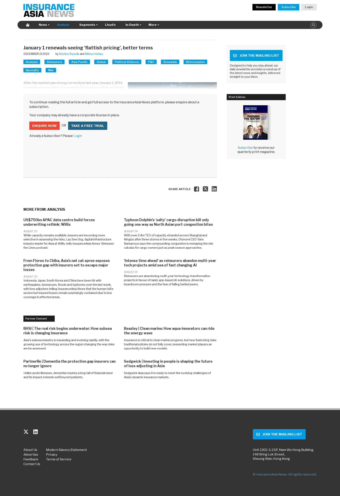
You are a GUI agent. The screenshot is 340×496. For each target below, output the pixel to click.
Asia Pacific (79, 62)
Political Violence (127, 62)
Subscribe (288, 7)
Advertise (30, 454)
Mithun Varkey (94, 53)
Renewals (170, 62)
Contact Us (31, 464)
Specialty (32, 70)
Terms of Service (58, 459)
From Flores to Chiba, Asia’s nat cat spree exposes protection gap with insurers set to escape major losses (66, 265)
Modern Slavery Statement (66, 450)
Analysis (63, 25)
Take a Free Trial (87, 126)
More (153, 25)
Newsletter (264, 7)
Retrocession (195, 62)
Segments (87, 25)
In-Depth (132, 25)
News (43, 25)
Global (101, 62)
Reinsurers (54, 62)
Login (309, 7)
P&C (151, 62)
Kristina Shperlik (69, 53)
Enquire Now (44, 126)
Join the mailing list (259, 55)
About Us (30, 450)
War (51, 70)
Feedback (30, 459)
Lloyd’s (110, 25)
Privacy (51, 454)
